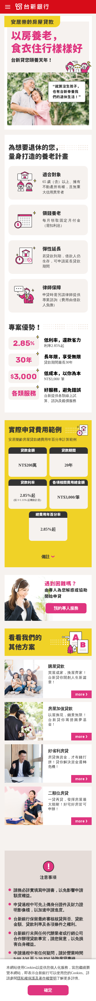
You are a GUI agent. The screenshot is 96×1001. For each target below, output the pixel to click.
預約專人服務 (66, 608)
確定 (48, 990)
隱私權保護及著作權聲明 (37, 978)
